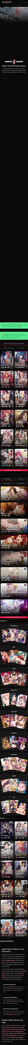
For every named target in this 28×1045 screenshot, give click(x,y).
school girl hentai (14, 1029)
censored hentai (20, 1027)
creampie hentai (12, 1035)
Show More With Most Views (14, 617)
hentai (17, 956)
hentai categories (11, 1000)
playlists (10, 1014)
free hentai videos (10, 987)
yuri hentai (12, 1031)
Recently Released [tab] (8, 348)
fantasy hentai (5, 1029)
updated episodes (10, 960)
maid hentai (22, 1029)
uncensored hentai (10, 1027)
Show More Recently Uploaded (14, 470)
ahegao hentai (19, 1031)
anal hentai (4, 1035)
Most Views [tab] (7, 479)
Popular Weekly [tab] (6, 483)
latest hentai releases (17, 1037)
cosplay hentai (13, 1033)
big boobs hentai (21, 1033)
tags (3, 962)
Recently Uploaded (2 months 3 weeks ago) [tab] (14, 343)
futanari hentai (5, 1031)
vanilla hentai (5, 1033)
